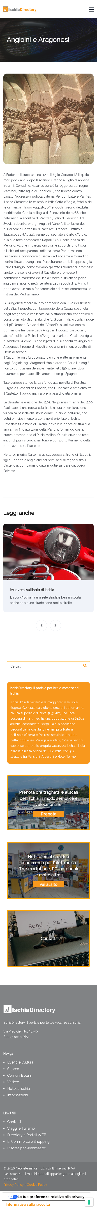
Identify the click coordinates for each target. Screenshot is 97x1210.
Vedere (13, 1082)
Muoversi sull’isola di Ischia (32, 590)
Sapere (13, 1069)
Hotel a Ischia (18, 1088)
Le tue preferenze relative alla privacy (51, 1196)
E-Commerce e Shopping (28, 1141)
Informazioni (17, 1095)
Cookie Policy (37, 1184)
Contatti (14, 1122)
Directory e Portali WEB (26, 1135)
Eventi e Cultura (20, 1062)
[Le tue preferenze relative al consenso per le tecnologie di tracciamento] (89, 1202)
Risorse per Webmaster (26, 1148)
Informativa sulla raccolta (28, 1204)
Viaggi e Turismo (21, 1128)
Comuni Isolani (19, 1075)
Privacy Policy (13, 1184)
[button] (41, 625)
